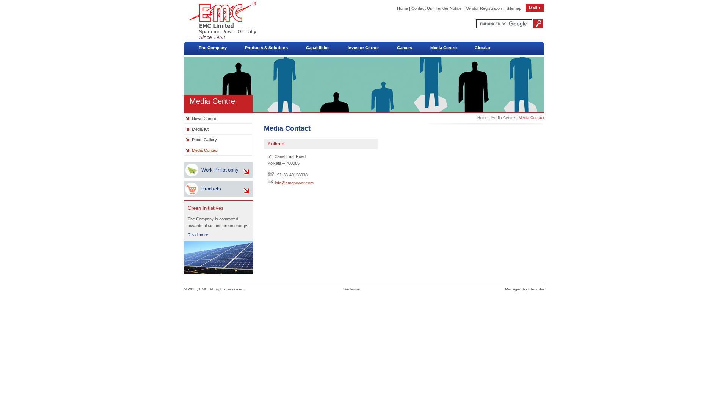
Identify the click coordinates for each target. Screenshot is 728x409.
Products (211, 189)
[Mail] (535, 10)
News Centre (204, 118)
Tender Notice (448, 8)
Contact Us (421, 8)
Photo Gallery (204, 139)
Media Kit (200, 129)
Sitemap (514, 8)
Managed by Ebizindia (524, 289)
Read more (198, 235)
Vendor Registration (484, 8)
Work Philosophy (219, 170)
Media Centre (503, 118)
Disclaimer (352, 289)
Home (402, 8)
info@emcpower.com (294, 183)
